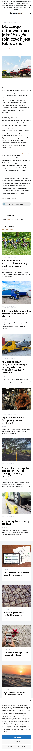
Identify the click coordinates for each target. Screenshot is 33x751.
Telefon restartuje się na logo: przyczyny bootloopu (16, 653)
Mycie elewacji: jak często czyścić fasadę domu (14, 693)
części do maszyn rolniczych (22, 153)
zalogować (9, 219)
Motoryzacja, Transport (9, 22)
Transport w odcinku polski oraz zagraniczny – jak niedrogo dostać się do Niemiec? (15, 472)
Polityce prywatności (24, 731)
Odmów (16, 742)
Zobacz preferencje (16, 747)
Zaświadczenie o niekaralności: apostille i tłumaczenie (16, 573)
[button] (30, 700)
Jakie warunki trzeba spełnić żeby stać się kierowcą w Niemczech (16, 314)
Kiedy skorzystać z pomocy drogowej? (15, 522)
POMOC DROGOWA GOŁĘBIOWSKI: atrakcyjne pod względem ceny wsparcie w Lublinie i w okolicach (14, 367)
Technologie (7, 649)
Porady (6, 569)
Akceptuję (16, 737)
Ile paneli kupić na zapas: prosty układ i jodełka (14, 613)
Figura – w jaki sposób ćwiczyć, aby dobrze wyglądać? (13, 420)
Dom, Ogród (7, 609)
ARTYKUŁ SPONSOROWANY (9, 306)
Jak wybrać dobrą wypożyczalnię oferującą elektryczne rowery (14, 263)
